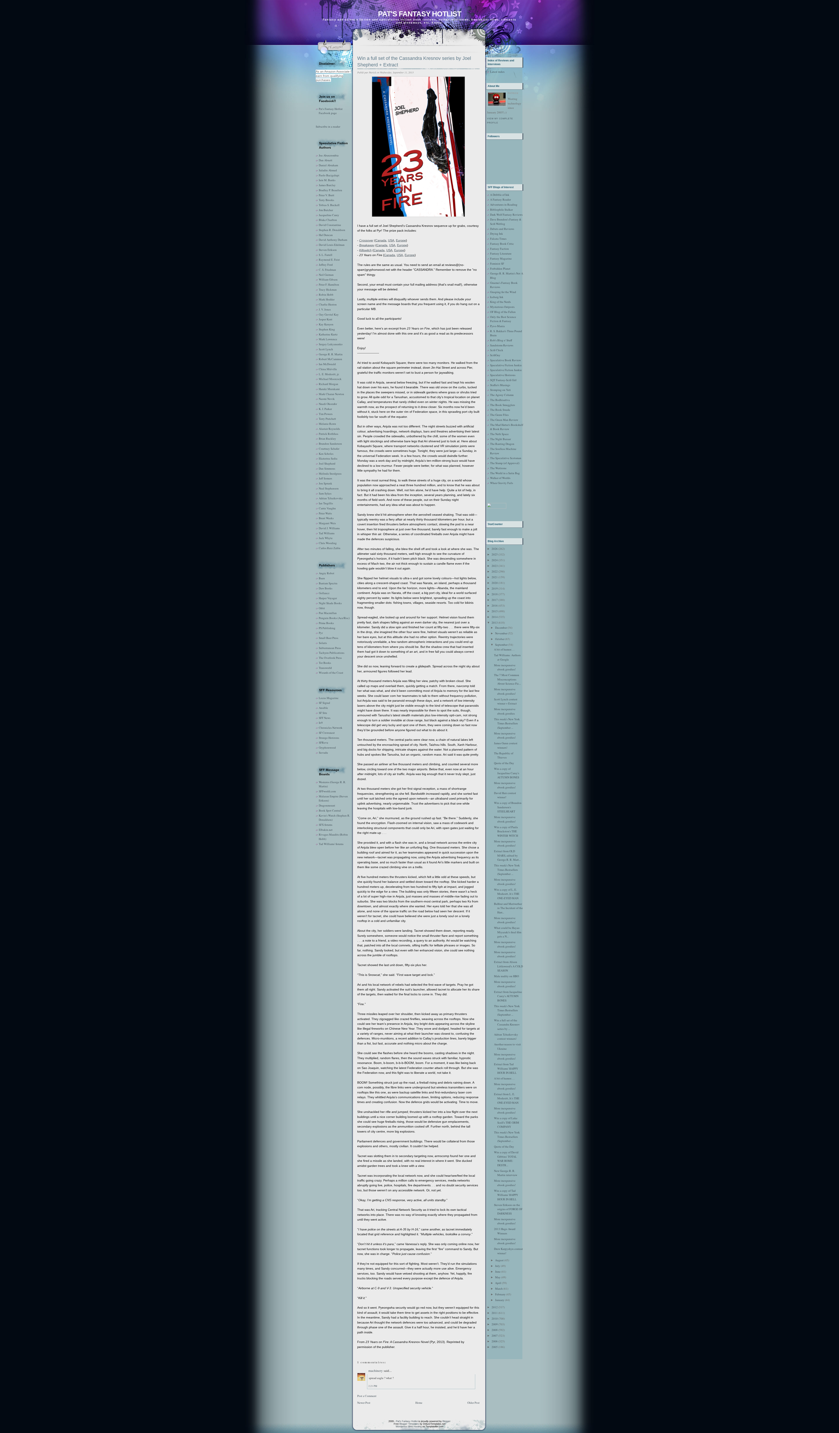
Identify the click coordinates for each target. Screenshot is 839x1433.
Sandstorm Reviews (501, 345)
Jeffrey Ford (326, 265)
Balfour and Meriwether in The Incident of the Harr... (508, 908)
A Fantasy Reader (500, 199)
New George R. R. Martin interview (505, 1173)
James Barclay (327, 185)
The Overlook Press (330, 658)
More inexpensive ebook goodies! (505, 667)
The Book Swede (500, 410)
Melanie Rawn (327, 424)
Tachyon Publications (331, 653)
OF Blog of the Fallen (503, 312)
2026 (495, 549)
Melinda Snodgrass (330, 473)
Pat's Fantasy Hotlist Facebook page (331, 111)
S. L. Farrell (325, 255)
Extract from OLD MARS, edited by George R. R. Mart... (507, 855)
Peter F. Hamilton (329, 284)
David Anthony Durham (333, 240)
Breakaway (366, 245)
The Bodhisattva (500, 400)
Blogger (446, 1421)
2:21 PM (372, 1386)
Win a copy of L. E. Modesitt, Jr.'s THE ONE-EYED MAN (506, 894)
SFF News (324, 718)
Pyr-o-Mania (497, 326)
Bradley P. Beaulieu (330, 190)
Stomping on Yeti (500, 390)
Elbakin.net (326, 830)
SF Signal (324, 703)
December (501, 628)
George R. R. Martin (331, 354)
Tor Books (325, 663)
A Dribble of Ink (499, 195)
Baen (322, 578)
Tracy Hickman (328, 289)
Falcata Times (498, 239)
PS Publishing (327, 628)
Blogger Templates (409, 1424)
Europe (401, 240)
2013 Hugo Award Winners (504, 1231)
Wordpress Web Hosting (409, 1426)
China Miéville (328, 369)
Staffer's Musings (500, 385)
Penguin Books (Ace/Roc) (334, 618)
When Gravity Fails (501, 483)
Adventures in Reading (503, 204)
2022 (495, 571)
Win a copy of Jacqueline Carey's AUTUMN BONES (506, 773)
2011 (495, 1313)
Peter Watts (325, 513)
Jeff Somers (325, 478)
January (499, 1300)
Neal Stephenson (329, 488)
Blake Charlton (328, 220)
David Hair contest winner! (505, 795)
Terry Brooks (326, 200)
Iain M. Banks (327, 180)
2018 (495, 594)
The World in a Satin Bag (505, 473)
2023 (495, 566)
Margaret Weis (327, 523)
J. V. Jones (325, 309)
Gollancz (324, 593)
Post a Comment (366, 1396)
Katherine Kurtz (328, 334)
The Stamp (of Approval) (504, 463)
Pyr (321, 633)
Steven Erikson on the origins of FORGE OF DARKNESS (508, 1209)
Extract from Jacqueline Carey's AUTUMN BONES (508, 996)
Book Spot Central (330, 810)
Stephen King (327, 329)
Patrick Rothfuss (328, 434)
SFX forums (325, 825)
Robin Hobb (326, 295)
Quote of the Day (504, 763)
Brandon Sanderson (330, 444)
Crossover (366, 240)
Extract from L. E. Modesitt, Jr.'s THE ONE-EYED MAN (506, 1098)
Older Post (473, 1403)
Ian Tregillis (326, 503)
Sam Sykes (325, 493)
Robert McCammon (330, 359)
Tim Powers (326, 414)
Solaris (323, 643)
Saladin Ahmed (328, 170)
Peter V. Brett (326, 195)
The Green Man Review (504, 420)
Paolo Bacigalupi (329, 175)
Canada (380, 240)
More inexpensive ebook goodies (504, 711)
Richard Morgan (328, 384)
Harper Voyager (328, 598)
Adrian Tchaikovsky (331, 498)
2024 (495, 560)
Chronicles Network (330, 728)
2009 (495, 1324)
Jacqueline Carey (329, 215)
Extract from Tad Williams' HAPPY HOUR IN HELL (506, 1068)
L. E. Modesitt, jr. (329, 374)
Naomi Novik (327, 399)
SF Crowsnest (327, 733)
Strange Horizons (329, 738)
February (500, 1294)
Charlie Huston (328, 304)
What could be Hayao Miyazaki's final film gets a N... (507, 932)
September (501, 645)
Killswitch (365, 250)
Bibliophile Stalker (501, 210)
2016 (495, 605)
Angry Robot (326, 573)
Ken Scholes (326, 454)
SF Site (323, 713)
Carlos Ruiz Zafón (329, 548)
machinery (375, 1370)
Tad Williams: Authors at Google (507, 657)
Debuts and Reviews (502, 229)
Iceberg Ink (496, 297)
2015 (495, 611)
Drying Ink (496, 234)
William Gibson (328, 279)
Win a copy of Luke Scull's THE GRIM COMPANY (506, 1122)
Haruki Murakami (329, 389)
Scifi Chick (496, 350)
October (499, 639)
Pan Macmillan (328, 613)
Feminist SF (497, 263)
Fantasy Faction (499, 249)
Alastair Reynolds (329, 429)
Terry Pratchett (327, 419)
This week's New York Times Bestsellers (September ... (507, 723)
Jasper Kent (325, 319)
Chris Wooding (328, 543)
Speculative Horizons (502, 375)
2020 (495, 583)
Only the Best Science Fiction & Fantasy (503, 319)
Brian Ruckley (327, 439)
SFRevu (323, 742)
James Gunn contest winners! (505, 745)
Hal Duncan (326, 235)
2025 (495, 554)
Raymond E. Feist (329, 260)
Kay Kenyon (326, 324)
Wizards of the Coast (331, 673)
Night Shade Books (330, 603)
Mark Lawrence (328, 339)
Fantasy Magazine (501, 258)
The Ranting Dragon (502, 444)
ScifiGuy (495, 355)
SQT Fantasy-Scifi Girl (503, 380)
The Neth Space (499, 434)
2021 (495, 577)
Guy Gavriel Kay (329, 314)
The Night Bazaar (500, 439)
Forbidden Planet (500, 269)
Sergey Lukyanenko (331, 344)
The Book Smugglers (502, 405)
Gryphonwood (327, 747)
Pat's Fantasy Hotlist (419, 14)
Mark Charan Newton (331, 394)
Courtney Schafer (329, 449)
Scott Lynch (326, 349)
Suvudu (323, 753)
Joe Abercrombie (329, 155)
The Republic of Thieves (503, 755)
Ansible (323, 708)
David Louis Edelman (332, 245)
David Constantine (330, 225)
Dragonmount (327, 805)
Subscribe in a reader (328, 126)
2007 (495, 1336)
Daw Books (325, 588)
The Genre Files (499, 415)
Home (418, 1403)
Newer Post (363, 1403)
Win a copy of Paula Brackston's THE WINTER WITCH (506, 831)
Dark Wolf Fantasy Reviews (506, 215)
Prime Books (326, 623)
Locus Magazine (328, 698)
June (498, 1271)
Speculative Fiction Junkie (506, 365)
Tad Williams (327, 533)
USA (391, 240)
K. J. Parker (325, 409)
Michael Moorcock (330, 379)
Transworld (325, 668)
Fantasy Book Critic (502, 244)
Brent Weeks (326, 518)
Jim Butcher (326, 210)
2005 (495, 1347)
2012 (495, 1307)
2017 (495, 600)
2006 (495, 1341)
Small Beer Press (328, 638)
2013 (495, 623)
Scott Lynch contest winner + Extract (505, 701)
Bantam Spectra (328, 583)
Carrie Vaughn (327, 508)
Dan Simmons (327, 468)
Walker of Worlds (500, 478)
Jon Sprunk (325, 483)
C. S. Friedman (327, 270)
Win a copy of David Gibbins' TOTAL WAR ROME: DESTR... (506, 1158)
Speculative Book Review (505, 360)
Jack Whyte (326, 538)
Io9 (321, 723)
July (497, 1266)
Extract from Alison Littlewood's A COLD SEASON (508, 966)
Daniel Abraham (328, 165)
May (498, 1277)
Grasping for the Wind (503, 292)
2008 (495, 1330)
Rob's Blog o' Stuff (501, 340)
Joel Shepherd (327, 463)
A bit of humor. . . (504, 649)
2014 (495, 617)
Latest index (497, 72)
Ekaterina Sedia (328, 458)
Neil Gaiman (326, 275)
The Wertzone (498, 468)
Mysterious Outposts (502, 307)
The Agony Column (502, 395)
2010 (495, 1318)
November (501, 633)
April (498, 1283)
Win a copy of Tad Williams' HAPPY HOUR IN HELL (506, 1195)
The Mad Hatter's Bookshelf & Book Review (506, 427)
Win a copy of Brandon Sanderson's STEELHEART (508, 807)
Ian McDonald (327, 364)
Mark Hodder (327, 299)
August (499, 1260)
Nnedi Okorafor (328, 404)
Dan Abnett (325, 160)
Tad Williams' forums (331, 844)
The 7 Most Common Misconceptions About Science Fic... (507, 679)
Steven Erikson (328, 250)
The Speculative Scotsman (505, 458)
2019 (495, 588)
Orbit (322, 608)
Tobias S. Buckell (329, 205)
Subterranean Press (330, 648)
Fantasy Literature (500, 253)
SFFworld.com (327, 791)
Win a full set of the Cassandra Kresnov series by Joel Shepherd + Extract (414, 62)
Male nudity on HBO (506, 976)
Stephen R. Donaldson (332, 230)
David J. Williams (329, 528)
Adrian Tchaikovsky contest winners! (506, 1036)
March (499, 1289)
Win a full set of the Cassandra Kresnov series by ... (507, 1024)
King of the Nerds (500, 302)
